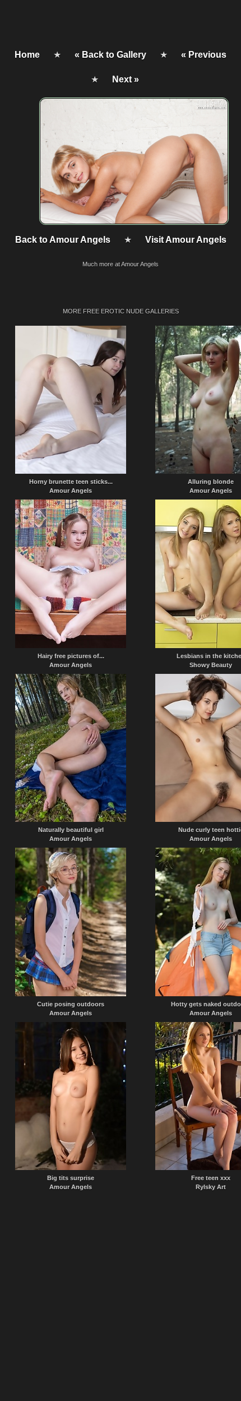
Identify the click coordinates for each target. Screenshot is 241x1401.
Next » (125, 79)
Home (27, 54)
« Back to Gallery (110, 54)
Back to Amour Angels (62, 239)
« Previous (203, 54)
